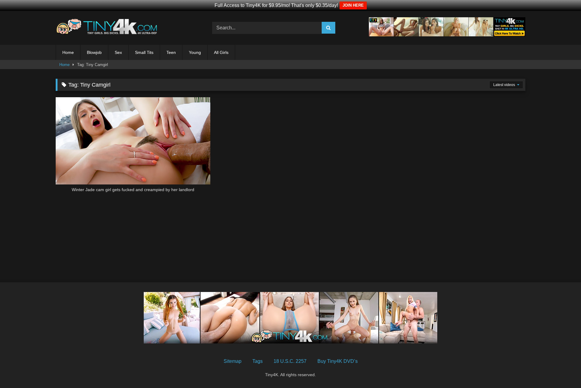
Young (195, 52)
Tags (257, 361)
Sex (118, 52)
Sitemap (232, 361)
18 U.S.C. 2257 (290, 361)
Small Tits (144, 52)
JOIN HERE (353, 5)
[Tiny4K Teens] (108, 27)
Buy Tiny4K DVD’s (337, 361)
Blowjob (94, 52)
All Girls (221, 52)
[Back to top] (562, 370)
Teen (171, 52)
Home (68, 52)
